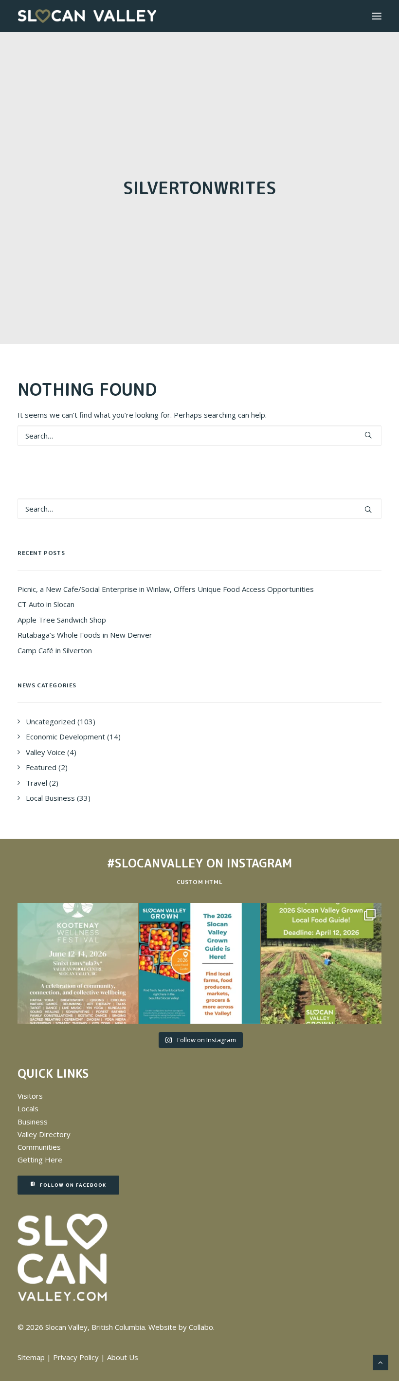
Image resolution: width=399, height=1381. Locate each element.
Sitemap (31, 1357)
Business (33, 1121)
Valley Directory (44, 1134)
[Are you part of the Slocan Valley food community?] (321, 963)
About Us (122, 1357)
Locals (28, 1108)
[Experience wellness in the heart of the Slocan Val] (78, 963)
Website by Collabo (180, 1327)
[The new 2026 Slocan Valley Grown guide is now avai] (199, 963)
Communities (39, 1147)
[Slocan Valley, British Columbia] (87, 16)
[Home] (63, 1258)
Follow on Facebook (73, 1184)
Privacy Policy (76, 1357)
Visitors (30, 1096)
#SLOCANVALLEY (155, 863)
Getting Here (40, 1159)
